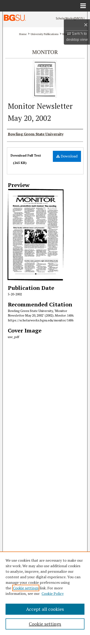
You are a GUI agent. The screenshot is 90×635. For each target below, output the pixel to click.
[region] (45, 593)
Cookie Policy (53, 593)
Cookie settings (26, 587)
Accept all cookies (45, 609)
